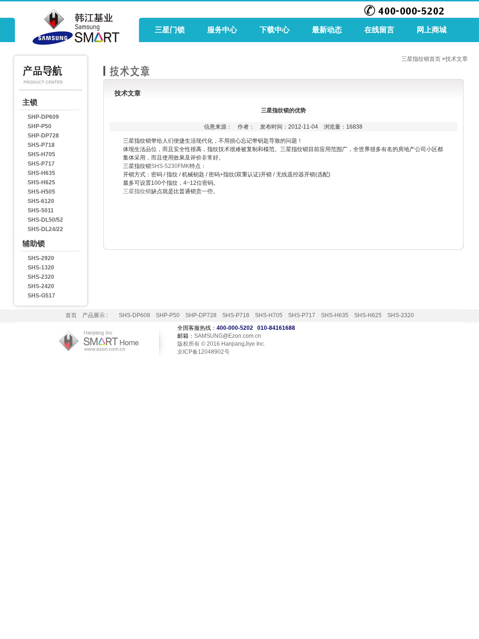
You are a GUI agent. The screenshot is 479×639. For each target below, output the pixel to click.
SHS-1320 (41, 267)
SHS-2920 (41, 258)
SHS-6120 (41, 201)
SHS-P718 (41, 145)
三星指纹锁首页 (421, 59)
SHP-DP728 (43, 135)
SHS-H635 (41, 173)
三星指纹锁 (137, 191)
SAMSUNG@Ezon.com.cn (227, 336)
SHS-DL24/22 (45, 229)
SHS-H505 (41, 192)
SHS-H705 (41, 154)
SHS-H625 (41, 182)
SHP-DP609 (43, 117)
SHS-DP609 (134, 315)
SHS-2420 (41, 286)
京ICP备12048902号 (203, 352)
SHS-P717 (41, 163)
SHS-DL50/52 (45, 220)
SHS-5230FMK (170, 166)
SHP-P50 (39, 126)
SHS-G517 (41, 295)
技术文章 (456, 59)
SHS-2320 (41, 277)
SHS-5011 (41, 210)
